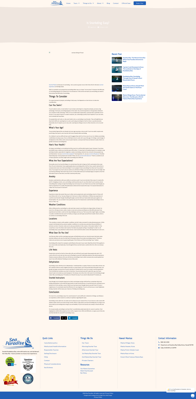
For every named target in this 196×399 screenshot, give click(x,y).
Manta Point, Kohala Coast (130, 350)
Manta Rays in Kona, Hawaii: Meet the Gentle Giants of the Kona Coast (133, 87)
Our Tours (85, 343)
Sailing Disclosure (50, 353)
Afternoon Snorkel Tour (90, 350)
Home (68, 3)
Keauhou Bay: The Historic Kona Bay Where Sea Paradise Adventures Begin (134, 59)
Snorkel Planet (53, 84)
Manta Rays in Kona (127, 353)
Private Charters (87, 360)
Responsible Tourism (51, 350)
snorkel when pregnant (68, 153)
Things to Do (87, 3)
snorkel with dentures (85, 155)
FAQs (46, 357)
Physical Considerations (52, 364)
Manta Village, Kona (127, 343)
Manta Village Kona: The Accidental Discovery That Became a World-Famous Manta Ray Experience (134, 96)
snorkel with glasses (94, 153)
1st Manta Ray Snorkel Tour (91, 353)
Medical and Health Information (55, 346)
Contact (116, 3)
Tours (75, 3)
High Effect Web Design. (106, 395)
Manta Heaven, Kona (128, 346)
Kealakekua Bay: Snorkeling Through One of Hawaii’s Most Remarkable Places (132, 78)
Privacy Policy (109, 393)
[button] (54, 318)
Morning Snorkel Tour (89, 346)
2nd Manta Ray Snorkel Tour (91, 357)
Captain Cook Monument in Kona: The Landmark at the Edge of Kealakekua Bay (133, 69)
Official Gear (126, 3)
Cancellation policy (50, 343)
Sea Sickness (48, 367)
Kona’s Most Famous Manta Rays (132, 357)
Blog (108, 3)
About (99, 3)
